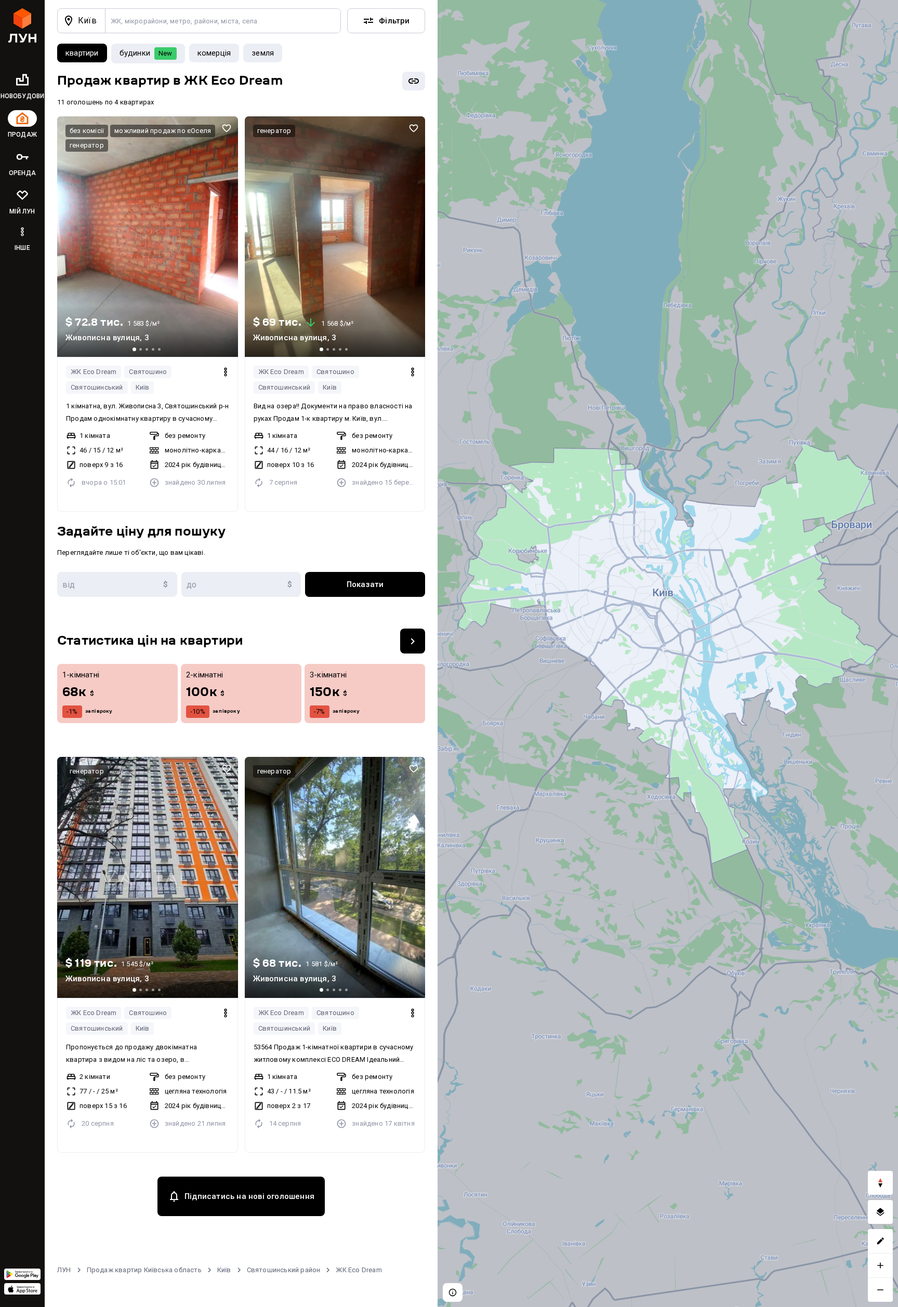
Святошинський (97, 387)
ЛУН (64, 1270)
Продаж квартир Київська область (144, 1270)
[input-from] (117, 584)
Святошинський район (284, 1270)
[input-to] (241, 584)
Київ (143, 387)
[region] (668, 653)
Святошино (148, 372)
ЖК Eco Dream (93, 372)
